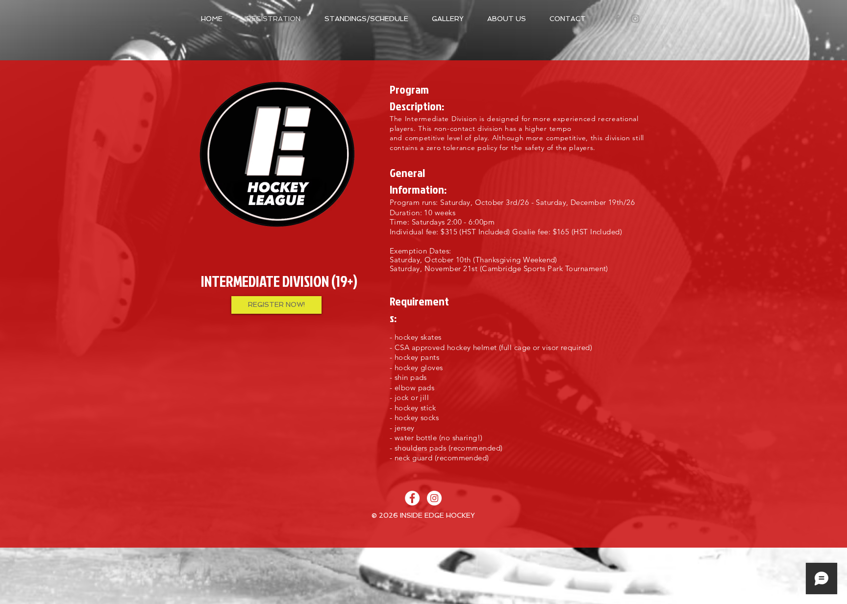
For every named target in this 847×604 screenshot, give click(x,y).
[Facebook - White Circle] (412, 498)
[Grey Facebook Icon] (617, 18)
